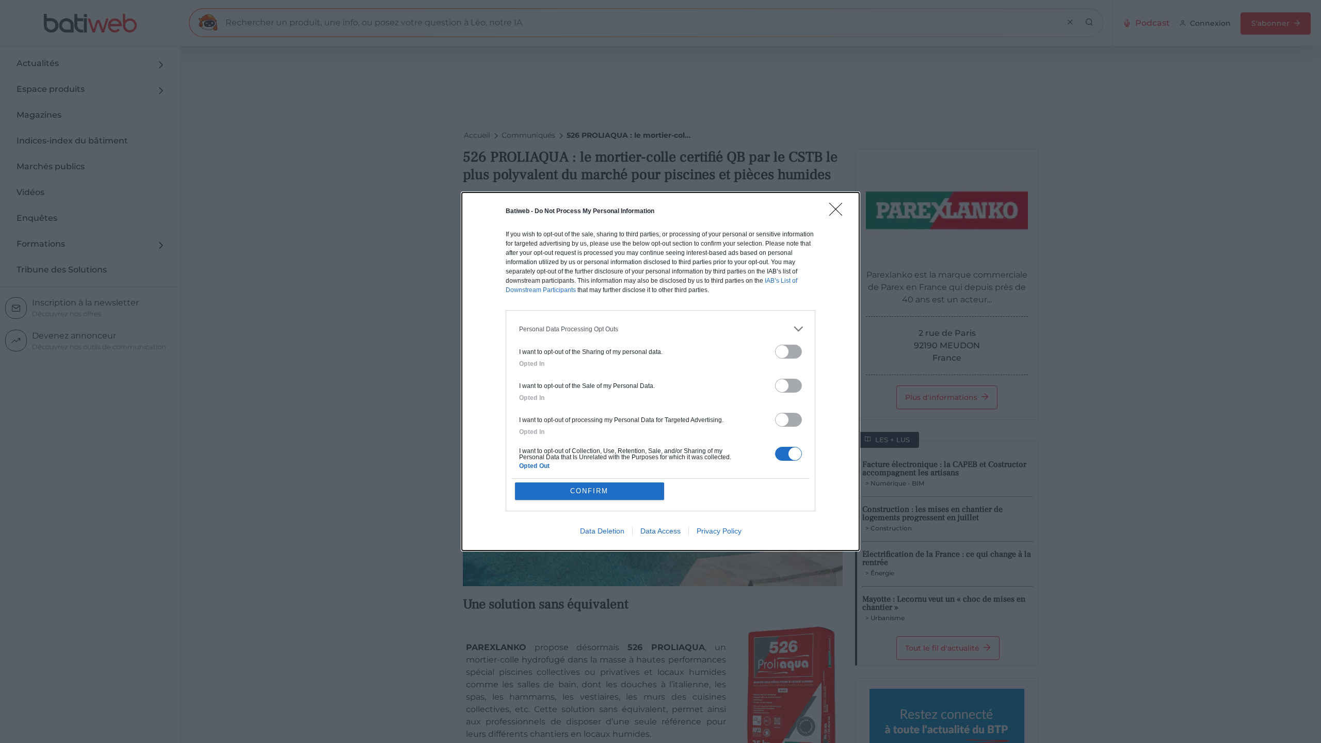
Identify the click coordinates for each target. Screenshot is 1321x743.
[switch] (788, 352)
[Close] (839, 212)
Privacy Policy (719, 531)
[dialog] (660, 371)
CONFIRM (589, 491)
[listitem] (660, 329)
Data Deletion (602, 531)
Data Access (660, 531)
